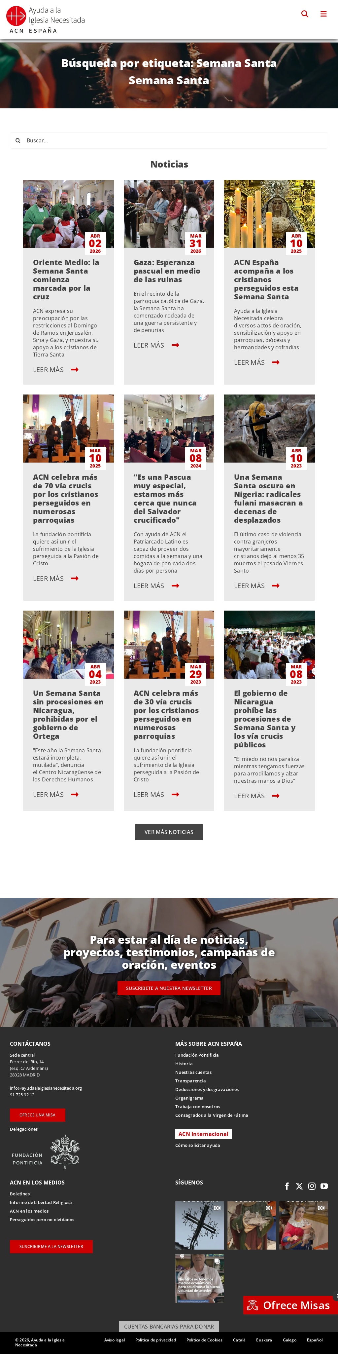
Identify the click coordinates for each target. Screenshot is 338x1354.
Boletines (20, 1194)
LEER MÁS (49, 369)
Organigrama (189, 1098)
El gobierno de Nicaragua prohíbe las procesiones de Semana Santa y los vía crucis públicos (264, 718)
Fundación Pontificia (197, 1055)
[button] (305, 14)
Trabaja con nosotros (197, 1107)
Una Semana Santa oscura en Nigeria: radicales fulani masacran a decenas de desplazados (268, 498)
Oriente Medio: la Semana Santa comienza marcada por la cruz (66, 279)
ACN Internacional (203, 1134)
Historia (184, 1064)
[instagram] (312, 1186)
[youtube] (324, 1186)
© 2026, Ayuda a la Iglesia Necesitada (40, 1342)
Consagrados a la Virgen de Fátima (211, 1115)
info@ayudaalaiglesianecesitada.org (46, 1088)
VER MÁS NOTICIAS (169, 832)
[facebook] (287, 1186)
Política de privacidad (155, 1339)
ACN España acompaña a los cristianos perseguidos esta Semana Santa (266, 279)
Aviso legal (114, 1339)
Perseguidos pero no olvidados (42, 1219)
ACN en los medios (29, 1211)
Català (239, 1339)
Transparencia (190, 1081)
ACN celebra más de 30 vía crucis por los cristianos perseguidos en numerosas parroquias (166, 714)
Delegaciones (24, 1129)
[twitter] (299, 1186)
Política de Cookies (204, 1339)
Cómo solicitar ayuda (197, 1145)
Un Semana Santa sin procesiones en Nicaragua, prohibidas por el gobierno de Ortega (68, 714)
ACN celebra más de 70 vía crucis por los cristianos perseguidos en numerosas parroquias (65, 498)
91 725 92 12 (22, 1095)
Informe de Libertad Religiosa (41, 1202)
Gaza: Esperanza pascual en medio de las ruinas (167, 270)
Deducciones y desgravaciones (207, 1089)
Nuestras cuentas (193, 1072)
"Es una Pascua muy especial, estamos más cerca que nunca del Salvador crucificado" (165, 498)
